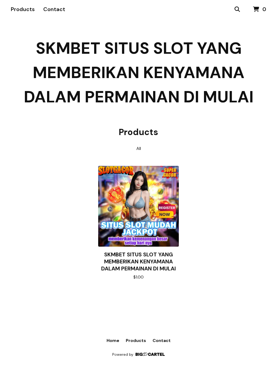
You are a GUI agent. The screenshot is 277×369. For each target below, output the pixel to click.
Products (23, 9)
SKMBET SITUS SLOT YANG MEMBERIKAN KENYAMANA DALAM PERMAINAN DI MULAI (138, 73)
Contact (54, 9)
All (138, 148)
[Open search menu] (237, 9)
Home (113, 340)
